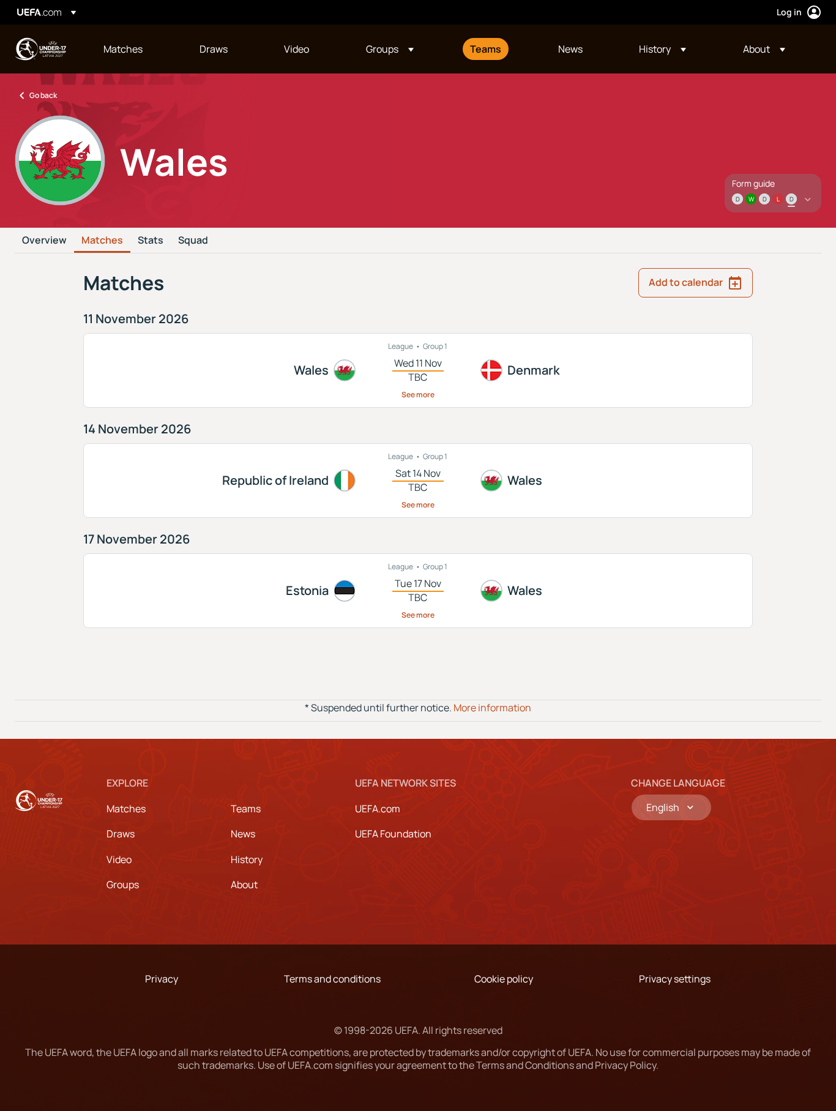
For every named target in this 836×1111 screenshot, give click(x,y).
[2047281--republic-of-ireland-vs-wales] (418, 480)
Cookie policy (503, 979)
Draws (120, 833)
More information (492, 707)
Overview (44, 240)
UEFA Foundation (393, 833)
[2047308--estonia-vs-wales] (418, 590)
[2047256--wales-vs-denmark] (418, 370)
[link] (123, 49)
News (243, 833)
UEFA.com (377, 808)
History (247, 859)
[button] (390, 49)
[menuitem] (136, 49)
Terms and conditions (332, 979)
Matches (102, 240)
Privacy (161, 979)
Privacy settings (675, 979)
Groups (122, 884)
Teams (246, 808)
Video (119, 859)
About (244, 884)
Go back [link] (43, 95)
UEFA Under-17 (40, 49)
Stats (150, 240)
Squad (193, 240)
